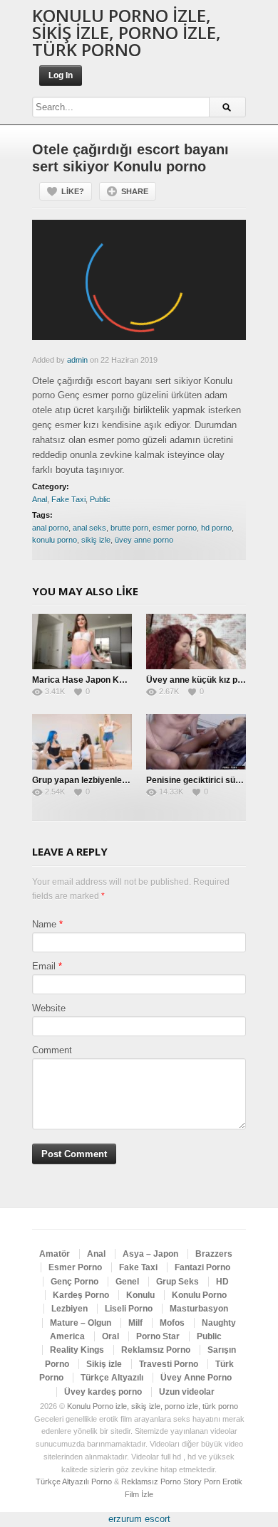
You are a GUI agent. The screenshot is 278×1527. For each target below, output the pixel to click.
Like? (72, 191)
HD (222, 1282)
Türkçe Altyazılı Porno (74, 1481)
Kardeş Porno (81, 1295)
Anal (39, 499)
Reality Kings (77, 1350)
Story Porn (201, 1481)
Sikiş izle (104, 1364)
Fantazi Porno (202, 1267)
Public (100, 499)
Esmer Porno (75, 1267)
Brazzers (213, 1254)
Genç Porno (74, 1282)
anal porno (50, 527)
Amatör (54, 1254)
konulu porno (54, 540)
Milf (135, 1323)
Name (44, 924)
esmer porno (175, 527)
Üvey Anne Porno (196, 1378)
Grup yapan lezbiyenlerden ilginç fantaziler (118, 780)
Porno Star (158, 1336)
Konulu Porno (199, 1295)
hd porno (216, 527)
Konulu (140, 1295)
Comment (52, 1050)
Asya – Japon (150, 1254)
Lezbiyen (69, 1309)
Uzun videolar (187, 1392)
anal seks (89, 527)
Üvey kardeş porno (103, 1392)
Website (49, 1008)
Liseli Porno (129, 1309)
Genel (127, 1282)
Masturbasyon (199, 1309)
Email (44, 966)
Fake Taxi (68, 499)
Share (134, 191)
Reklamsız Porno (155, 1350)
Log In (60, 75)
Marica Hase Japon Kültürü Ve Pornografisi (119, 680)
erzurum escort (139, 1518)
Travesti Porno (168, 1364)
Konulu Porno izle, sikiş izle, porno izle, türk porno (126, 32)
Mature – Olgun (80, 1323)
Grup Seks (177, 1282)
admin (77, 360)
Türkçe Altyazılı (112, 1378)
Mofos (172, 1323)
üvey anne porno (144, 540)
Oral (110, 1336)
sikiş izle (95, 540)
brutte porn (129, 527)
